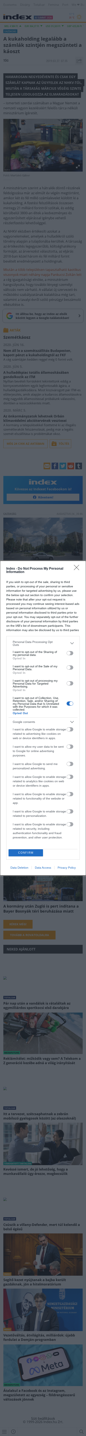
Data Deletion (19, 867)
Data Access (43, 867)
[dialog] (43, 718)
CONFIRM (26, 852)
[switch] (70, 653)
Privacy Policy (67, 867)
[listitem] (43, 643)
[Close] (78, 569)
